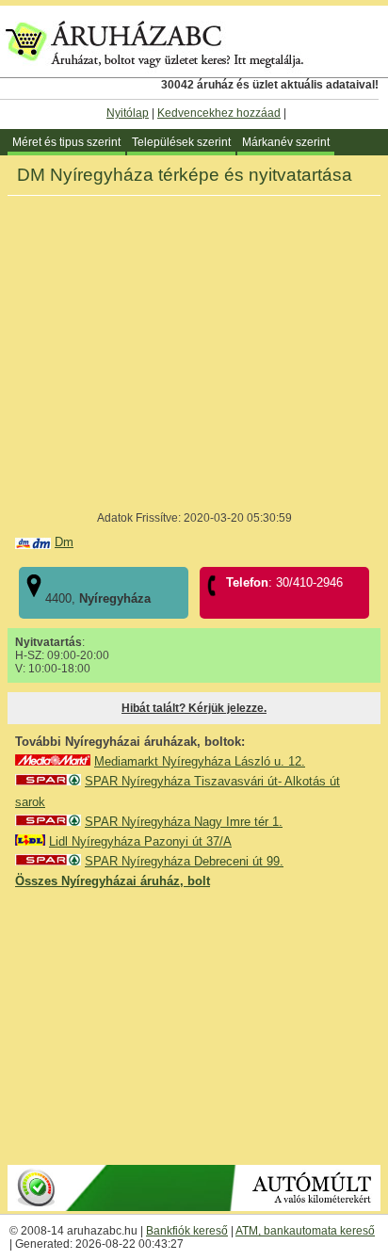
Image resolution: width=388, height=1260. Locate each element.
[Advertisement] (194, 1025)
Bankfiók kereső (187, 1230)
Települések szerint (181, 142)
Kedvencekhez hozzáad (219, 113)
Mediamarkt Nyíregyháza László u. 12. (199, 761)
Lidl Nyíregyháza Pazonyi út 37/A (140, 841)
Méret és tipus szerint (66, 142)
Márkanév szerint (286, 142)
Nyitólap (127, 113)
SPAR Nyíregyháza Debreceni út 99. (184, 861)
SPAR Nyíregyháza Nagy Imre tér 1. (184, 822)
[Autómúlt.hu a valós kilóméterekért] (194, 1207)
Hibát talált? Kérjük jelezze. (194, 708)
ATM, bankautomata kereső (305, 1230)
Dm (64, 542)
